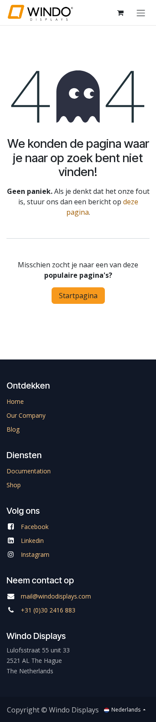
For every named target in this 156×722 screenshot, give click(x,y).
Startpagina (78, 295)
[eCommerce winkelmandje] (120, 12)
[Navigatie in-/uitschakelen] (141, 12)
